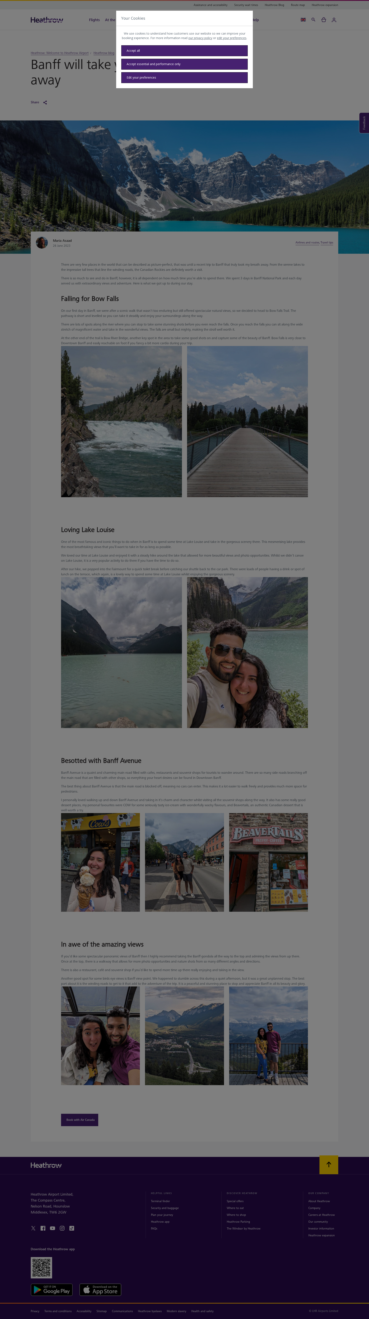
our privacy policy (200, 38)
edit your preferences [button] (231, 38)
